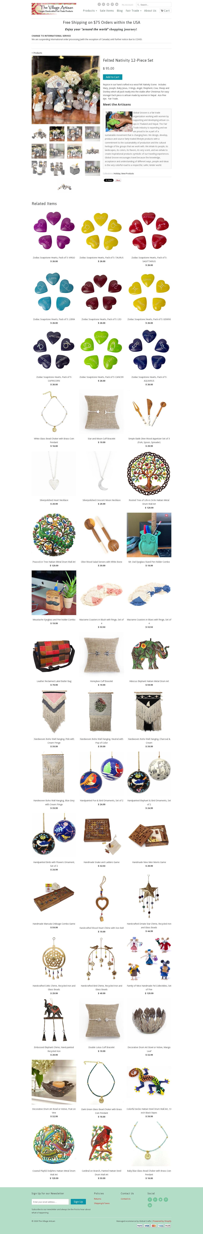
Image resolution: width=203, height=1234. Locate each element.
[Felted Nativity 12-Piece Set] (66, 90)
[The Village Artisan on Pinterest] (113, 5)
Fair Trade (133, 10)
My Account (127, 5)
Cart (167, 10)
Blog (120, 10)
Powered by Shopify (162, 1221)
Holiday (117, 173)
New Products (127, 173)
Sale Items (107, 10)
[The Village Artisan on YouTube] (108, 5)
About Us (150, 10)
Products (90, 10)
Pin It (118, 180)
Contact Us (125, 1198)
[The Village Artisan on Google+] (104, 5)
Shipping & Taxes (102, 1203)
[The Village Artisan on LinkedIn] (117, 5)
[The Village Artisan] (54, 8)
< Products (37, 52)
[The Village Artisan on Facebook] (100, 5)
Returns (97, 1198)
